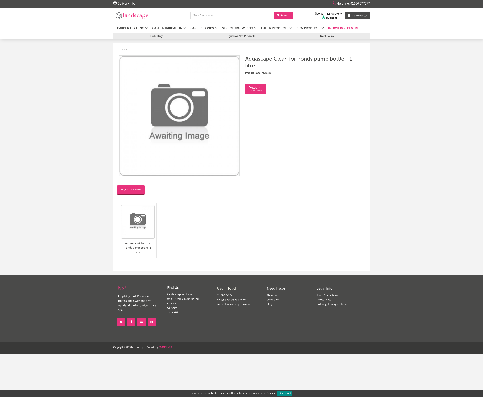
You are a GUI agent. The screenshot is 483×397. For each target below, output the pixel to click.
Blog (269, 304)
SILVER (165, 347)
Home (122, 49)
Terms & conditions (327, 295)
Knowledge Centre (342, 28)
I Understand (284, 393)
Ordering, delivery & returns (332, 304)
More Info (270, 393)
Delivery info (124, 3)
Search (283, 16)
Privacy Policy (324, 300)
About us (272, 295)
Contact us (273, 300)
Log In (255, 89)
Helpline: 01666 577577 (351, 3)
